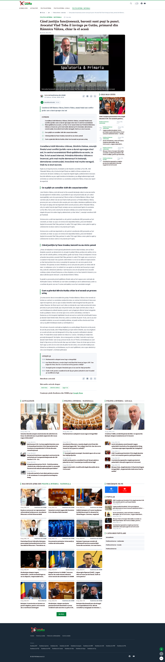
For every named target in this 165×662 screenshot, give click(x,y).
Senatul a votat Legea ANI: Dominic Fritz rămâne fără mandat (61, 511)
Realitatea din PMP (110, 646)
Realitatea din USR (99, 646)
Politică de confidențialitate (53, 636)
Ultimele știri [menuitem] (23, 8)
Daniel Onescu (42, 569)
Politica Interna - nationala (59, 12)
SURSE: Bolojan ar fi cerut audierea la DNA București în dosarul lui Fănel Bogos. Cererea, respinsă (89, 512)
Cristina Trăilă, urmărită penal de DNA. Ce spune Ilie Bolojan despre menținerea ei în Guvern (123, 435)
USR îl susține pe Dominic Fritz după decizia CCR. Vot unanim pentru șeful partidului (112, 119)
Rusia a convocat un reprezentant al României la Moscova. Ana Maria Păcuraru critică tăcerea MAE (33, 512)
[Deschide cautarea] (131, 3)
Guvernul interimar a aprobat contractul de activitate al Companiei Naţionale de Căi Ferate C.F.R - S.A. (43, 457)
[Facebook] (142, 3)
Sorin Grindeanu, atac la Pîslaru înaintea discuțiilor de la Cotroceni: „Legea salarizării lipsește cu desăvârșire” (113, 143)
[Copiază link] (83, 96)
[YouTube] (145, 3)
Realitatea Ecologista (76, 646)
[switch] (137, 3)
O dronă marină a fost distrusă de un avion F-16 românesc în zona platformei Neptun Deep (42, 475)
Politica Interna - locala (108, 158)
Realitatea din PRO (45, 648)
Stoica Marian (42, 600)
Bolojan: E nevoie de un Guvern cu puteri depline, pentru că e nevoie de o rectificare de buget (33, 606)
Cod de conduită (66, 636)
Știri (49, 12)
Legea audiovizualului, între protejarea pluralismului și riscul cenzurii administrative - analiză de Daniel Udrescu (113, 132)
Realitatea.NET (33, 646)
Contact (32, 636)
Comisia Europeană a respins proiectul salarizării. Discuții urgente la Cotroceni (112, 163)
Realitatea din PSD (34, 648)
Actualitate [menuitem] (34, 8)
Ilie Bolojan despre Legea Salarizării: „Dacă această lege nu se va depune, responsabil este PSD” (33, 575)
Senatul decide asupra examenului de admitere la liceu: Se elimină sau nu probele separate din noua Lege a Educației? (39, 436)
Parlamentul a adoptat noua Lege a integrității (61, 359)
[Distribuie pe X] (95, 96)
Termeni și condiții (40, 636)
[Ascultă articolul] (161, 649)
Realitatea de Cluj (92, 648)
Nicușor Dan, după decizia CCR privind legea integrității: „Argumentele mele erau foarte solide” (127, 469)
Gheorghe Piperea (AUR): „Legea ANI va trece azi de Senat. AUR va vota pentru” (88, 574)
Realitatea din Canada (57, 648)
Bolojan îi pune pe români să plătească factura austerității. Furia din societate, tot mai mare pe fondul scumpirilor (88, 544)
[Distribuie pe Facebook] (87, 96)
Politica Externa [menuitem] (46, 8)
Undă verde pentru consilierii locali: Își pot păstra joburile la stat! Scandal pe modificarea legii (70, 372)
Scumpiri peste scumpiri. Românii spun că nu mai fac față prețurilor (68, 368)
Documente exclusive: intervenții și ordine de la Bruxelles (61, 542)
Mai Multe (61, 614)
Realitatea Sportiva (44, 646)
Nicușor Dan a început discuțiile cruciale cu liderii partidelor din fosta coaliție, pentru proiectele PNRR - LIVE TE (113, 153)
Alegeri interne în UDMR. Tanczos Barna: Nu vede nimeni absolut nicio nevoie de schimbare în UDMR (61, 574)
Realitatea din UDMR (58, 95)
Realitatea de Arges (81, 648)
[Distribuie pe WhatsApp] (91, 96)
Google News (78, 393)
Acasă (43, 12)
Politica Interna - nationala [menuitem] (81, 8)
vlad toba (44, 388)
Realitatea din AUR (64, 646)
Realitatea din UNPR (88, 646)
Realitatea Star (54, 646)
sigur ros (65, 388)
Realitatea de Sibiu (69, 648)
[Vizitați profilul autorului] (41, 96)
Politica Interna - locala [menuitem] (62, 8)
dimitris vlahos (55, 388)
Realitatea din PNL (121, 646)
